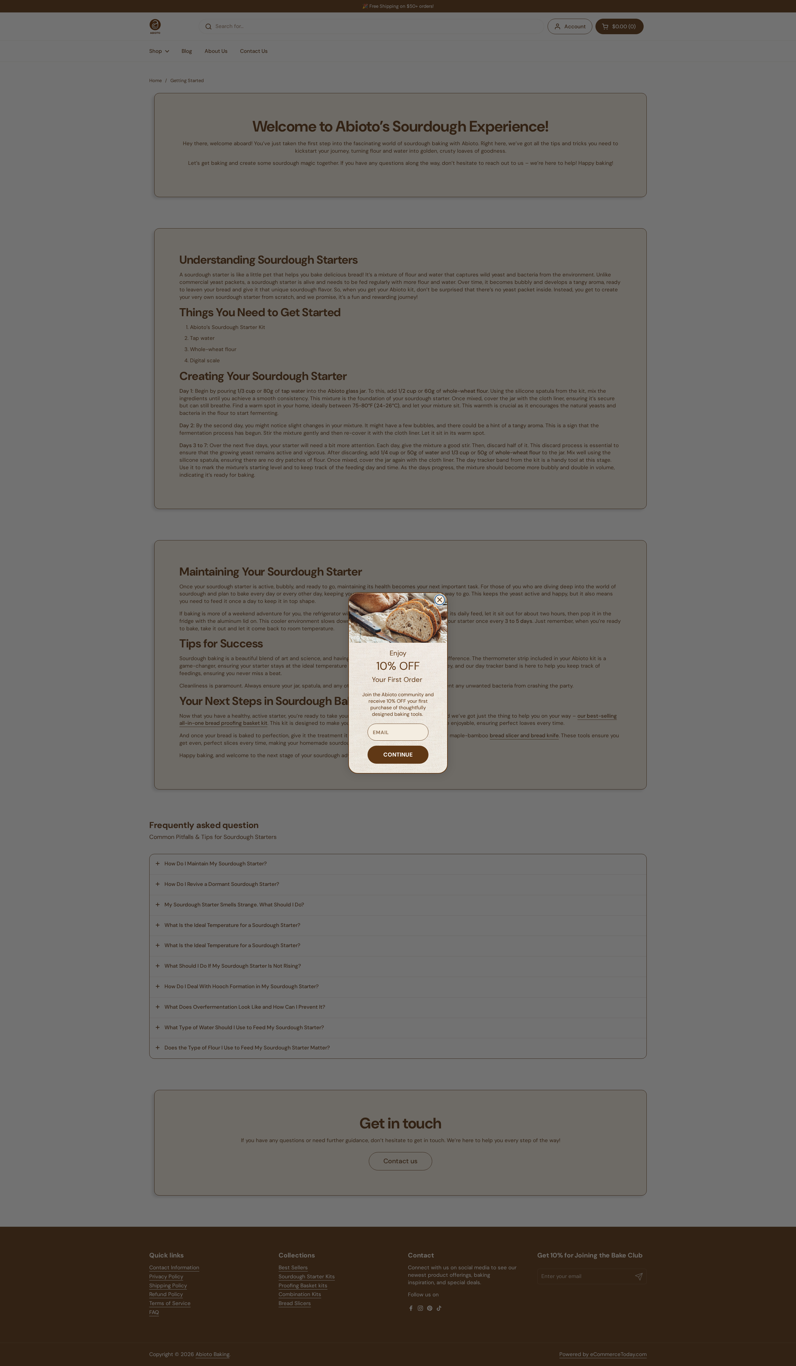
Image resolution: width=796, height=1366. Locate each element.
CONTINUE (398, 754)
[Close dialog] (440, 600)
